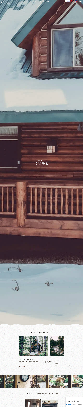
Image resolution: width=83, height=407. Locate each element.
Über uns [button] (35, 1)
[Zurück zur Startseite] (2, 1)
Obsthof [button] (41, 1)
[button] (81, 397)
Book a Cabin (22, 366)
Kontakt (48, 1)
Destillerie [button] (44, 1)
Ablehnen (74, 404)
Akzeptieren (68, 404)
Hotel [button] (38, 1)
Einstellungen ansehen (79, 404)
